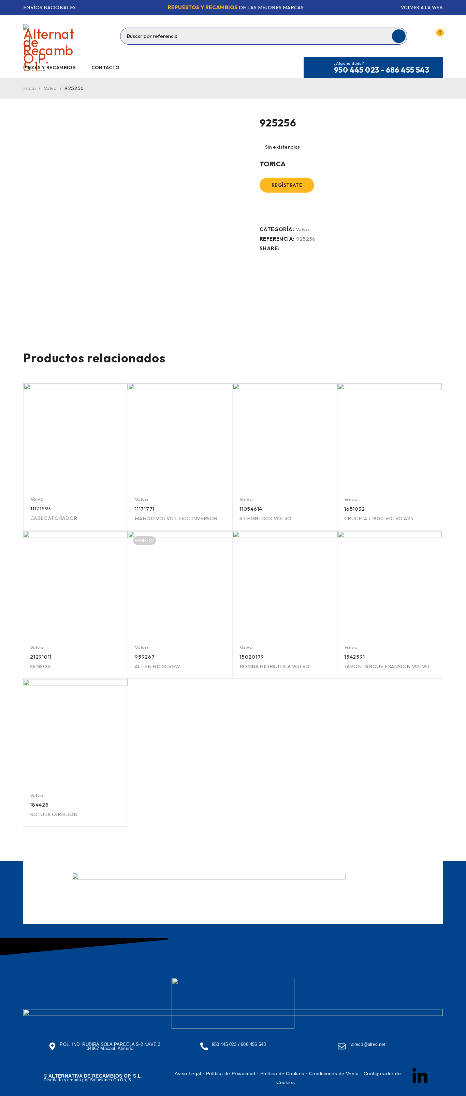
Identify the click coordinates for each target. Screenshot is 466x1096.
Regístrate (287, 185)
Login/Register (421, 36)
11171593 (40, 508)
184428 (39, 804)
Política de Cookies (282, 1073)
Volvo (50, 88)
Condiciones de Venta (334, 1073)
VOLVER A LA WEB (422, 7)
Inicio (29, 88)
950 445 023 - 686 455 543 (381, 70)
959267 (145, 657)
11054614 (250, 509)
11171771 (145, 509)
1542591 (354, 657)
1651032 (354, 509)
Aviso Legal (188, 1073)
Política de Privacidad (231, 1073)
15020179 (251, 657)
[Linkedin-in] (419, 1076)
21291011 (41, 657)
